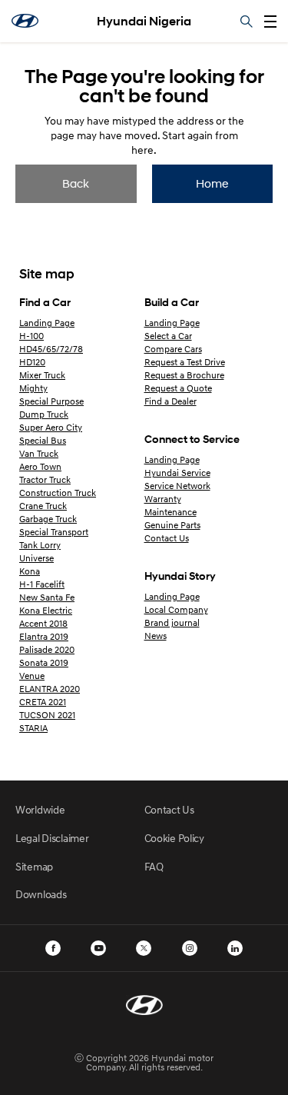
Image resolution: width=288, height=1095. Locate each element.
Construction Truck (57, 492)
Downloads (40, 893)
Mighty (33, 388)
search (246, 21)
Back (75, 183)
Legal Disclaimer (52, 837)
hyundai (25, 21)
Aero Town (40, 466)
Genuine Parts (172, 525)
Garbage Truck (48, 518)
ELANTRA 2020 (49, 688)
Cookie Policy (174, 837)
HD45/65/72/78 (51, 348)
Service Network (177, 485)
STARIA (33, 728)
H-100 (31, 335)
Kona (29, 571)
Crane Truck (43, 505)
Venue (32, 675)
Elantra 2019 (43, 636)
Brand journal (172, 622)
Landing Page (46, 322)
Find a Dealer (170, 401)
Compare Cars (173, 348)
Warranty (162, 498)
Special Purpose (51, 401)
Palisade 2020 (46, 649)
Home (212, 183)
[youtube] (98, 948)
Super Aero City (50, 427)
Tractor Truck (45, 479)
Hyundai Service (177, 472)
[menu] (270, 21)
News (155, 635)
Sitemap (34, 866)
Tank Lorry (40, 545)
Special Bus (42, 440)
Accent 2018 (43, 623)
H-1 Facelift (42, 584)
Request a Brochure (184, 375)
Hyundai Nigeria (144, 21)
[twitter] (143, 948)
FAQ (154, 866)
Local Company (176, 609)
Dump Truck (43, 414)
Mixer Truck (42, 375)
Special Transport (53, 532)
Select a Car (168, 335)
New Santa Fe (46, 597)
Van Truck (38, 453)
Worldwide (40, 809)
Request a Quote (178, 388)
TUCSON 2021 (47, 715)
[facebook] (53, 948)
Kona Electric (45, 610)
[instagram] (189, 948)
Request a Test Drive (184, 362)
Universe (36, 558)
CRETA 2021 (42, 701)
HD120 (32, 362)
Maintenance (170, 512)
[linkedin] (235, 948)
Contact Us (166, 538)
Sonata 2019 (43, 662)
